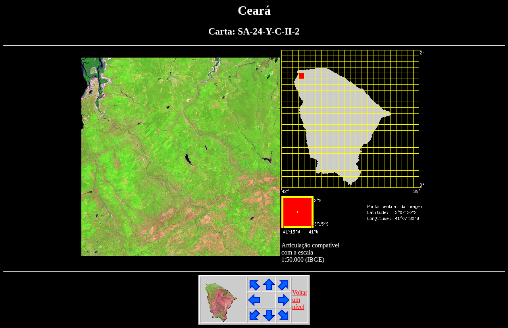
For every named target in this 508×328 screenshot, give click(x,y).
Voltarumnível (299, 299)
